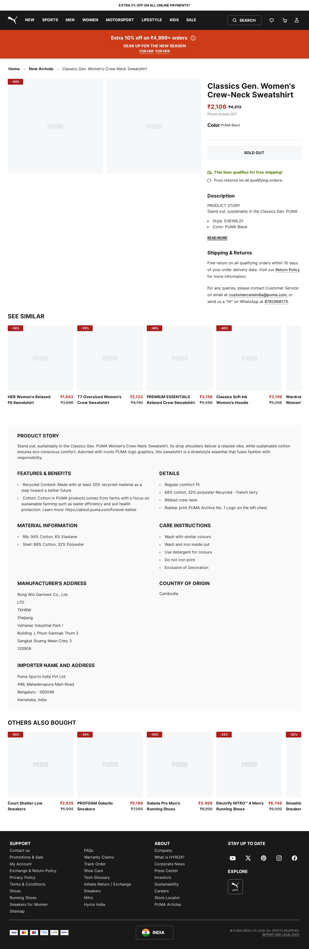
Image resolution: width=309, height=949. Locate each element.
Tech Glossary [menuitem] (97, 877)
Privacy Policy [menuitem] (22, 877)
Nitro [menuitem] (88, 897)
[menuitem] (29, 20)
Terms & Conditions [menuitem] (27, 884)
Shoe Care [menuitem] (93, 870)
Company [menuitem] (163, 850)
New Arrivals (41, 68)
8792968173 (276, 301)
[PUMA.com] (11, 20)
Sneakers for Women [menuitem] (29, 904)
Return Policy (287, 269)
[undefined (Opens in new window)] (235, 886)
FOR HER (162, 51)
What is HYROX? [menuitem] (169, 857)
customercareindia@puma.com (258, 294)
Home (14, 68)
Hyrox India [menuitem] (94, 904)
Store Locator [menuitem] (167, 897)
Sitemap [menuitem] (17, 911)
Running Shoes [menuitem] (23, 897)
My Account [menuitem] (21, 863)
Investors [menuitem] (162, 877)
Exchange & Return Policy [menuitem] (33, 870)
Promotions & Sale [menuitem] (26, 857)
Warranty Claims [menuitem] (99, 857)
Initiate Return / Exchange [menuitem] (107, 884)
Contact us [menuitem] (20, 850)
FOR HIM (147, 51)
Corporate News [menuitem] (169, 863)
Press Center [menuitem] (166, 870)
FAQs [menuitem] (88, 850)
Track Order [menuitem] (95, 863)
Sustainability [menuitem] (166, 884)
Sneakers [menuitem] (92, 890)
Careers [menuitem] (161, 890)
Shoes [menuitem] (15, 890)
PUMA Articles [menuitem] (167, 904)
